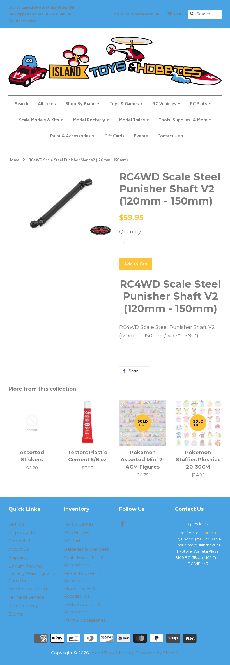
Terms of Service (26, 597)
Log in (117, 14)
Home (13, 160)
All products (21, 532)
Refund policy (23, 605)
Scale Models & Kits (39, 119)
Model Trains (132, 119)
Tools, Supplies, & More (183, 119)
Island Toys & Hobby (112, 652)
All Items (47, 103)
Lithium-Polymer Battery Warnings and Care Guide (31, 573)
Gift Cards (114, 136)
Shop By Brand (81, 103)
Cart (177, 14)
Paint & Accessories (71, 136)
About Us (18, 549)
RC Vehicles (165, 103)
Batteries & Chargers (86, 549)
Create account (145, 14)
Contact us (209, 532)
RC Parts (199, 103)
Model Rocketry (89, 119)
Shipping (17, 557)
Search (21, 103)
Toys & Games (124, 103)
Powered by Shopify (157, 652)
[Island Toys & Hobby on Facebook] (122, 525)
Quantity (130, 232)
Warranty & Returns (29, 588)
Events (141, 136)
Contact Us (169, 136)
